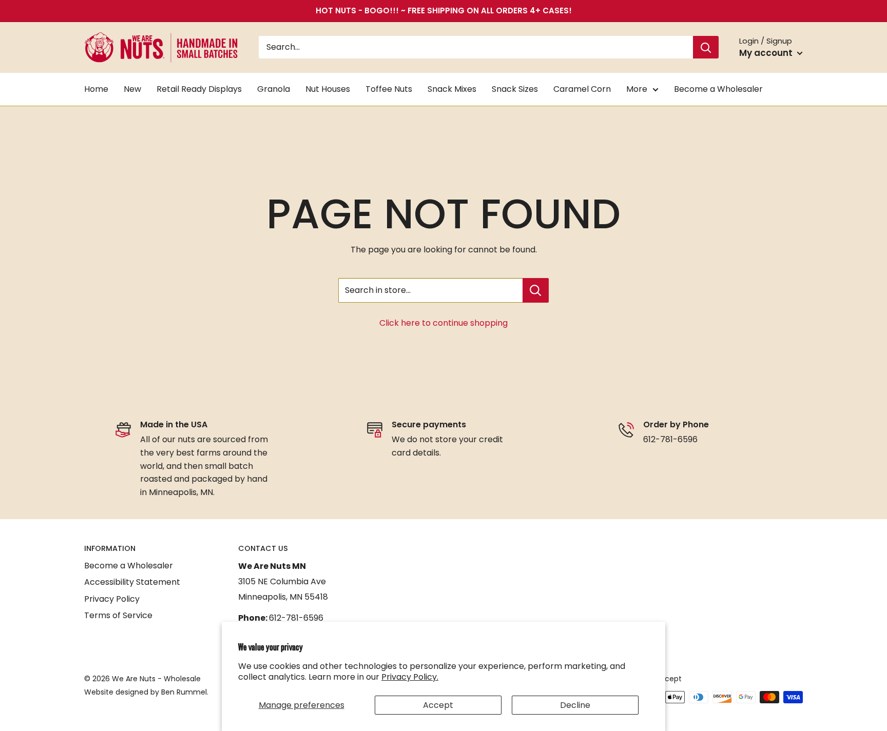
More (636, 89)
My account (767, 53)
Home (96, 89)
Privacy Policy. (409, 677)
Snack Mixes (452, 89)
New (132, 89)
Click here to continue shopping (443, 323)
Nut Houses (327, 89)
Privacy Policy (112, 599)
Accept (438, 705)
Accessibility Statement (132, 582)
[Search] (706, 47)
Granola (273, 89)
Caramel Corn (582, 89)
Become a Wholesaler (718, 89)
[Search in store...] (536, 290)
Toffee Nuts (388, 89)
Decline (575, 705)
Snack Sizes (515, 89)
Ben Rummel (184, 692)
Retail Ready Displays (199, 89)
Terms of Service (118, 615)
